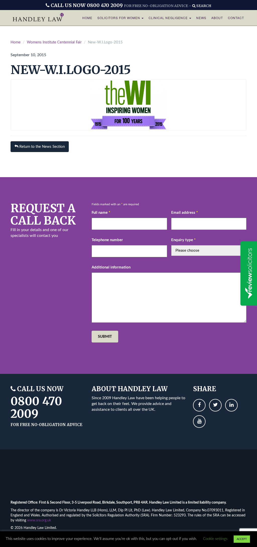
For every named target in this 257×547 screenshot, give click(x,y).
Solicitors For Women (119, 18)
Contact (236, 18)
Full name (101, 213)
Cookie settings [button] (215, 539)
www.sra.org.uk (39, 520)
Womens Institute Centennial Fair (54, 42)
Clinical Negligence (169, 18)
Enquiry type (183, 240)
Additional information (111, 267)
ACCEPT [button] (242, 539)
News (201, 18)
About (217, 18)
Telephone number (107, 240)
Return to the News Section (41, 147)
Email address (184, 213)
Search (203, 6)
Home (87, 18)
